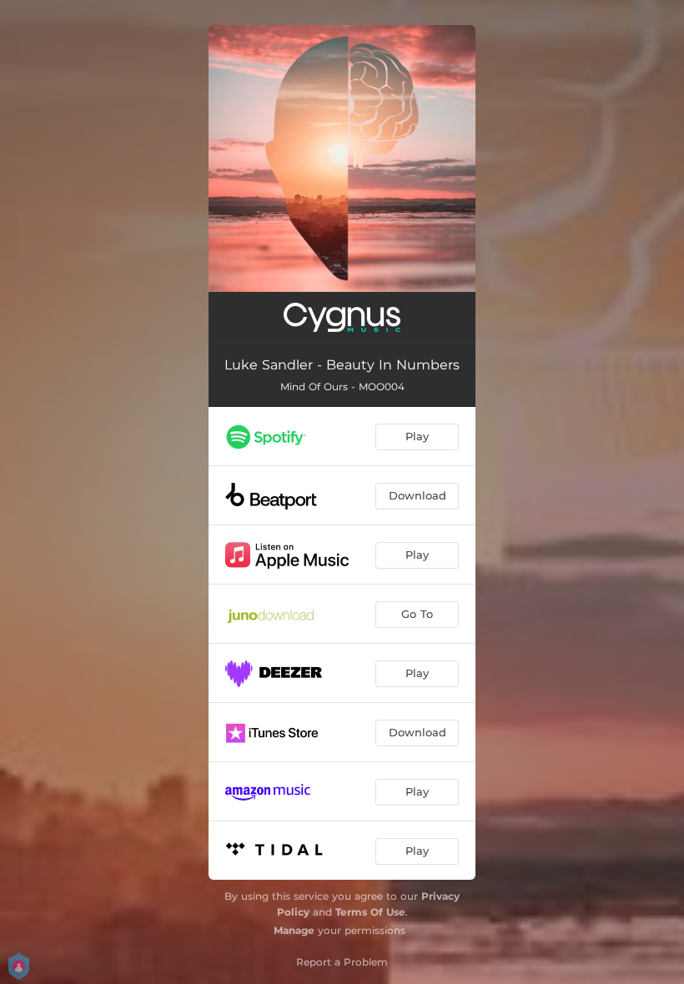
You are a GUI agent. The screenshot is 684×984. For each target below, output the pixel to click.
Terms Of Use (370, 912)
